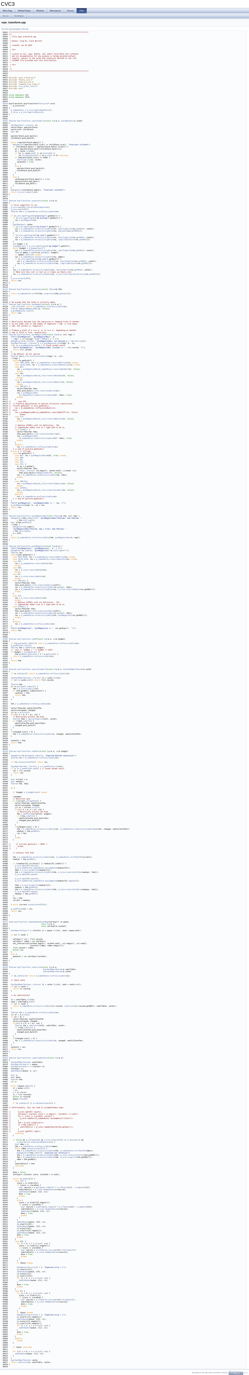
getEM (21, 207)
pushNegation (27, 220)
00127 (5, 304)
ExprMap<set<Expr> (19, 931)
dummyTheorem (50, 1190)
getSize (31, 654)
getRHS (79, 229)
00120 (5, 289)
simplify (30, 192)
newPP (33, 253)
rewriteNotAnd (54, 376)
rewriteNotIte (54, 419)
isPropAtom (31, 801)
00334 (5, 751)
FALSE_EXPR (25, 365)
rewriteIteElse (74, 890)
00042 (5, 121)
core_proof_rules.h (28, 86)
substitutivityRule (44, 395)
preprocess (49, 294)
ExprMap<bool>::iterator (22, 125)
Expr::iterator (28, 471)
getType (21, 643)
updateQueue (16, 1071)
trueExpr (67, 1300)
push (34, 866)
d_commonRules (17, 110)
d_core (30, 110)
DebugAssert (18, 145)
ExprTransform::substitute (29, 967)
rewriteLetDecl (48, 434)
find (28, 151)
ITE (21, 417)
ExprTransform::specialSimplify (32, 669)
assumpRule (51, 868)
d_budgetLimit (19, 246)
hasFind (46, 153)
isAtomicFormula (42, 1103)
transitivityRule (44, 229)
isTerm (19, 307)
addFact (26, 868)
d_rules (14, 112)
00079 (5, 201)
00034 (5, 104)
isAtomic (21, 674)
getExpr (62, 294)
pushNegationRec (30, 309)
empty (27, 1086)
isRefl (28, 255)
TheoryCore (43, 104)
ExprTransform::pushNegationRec (32, 335)
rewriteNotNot (60, 369)
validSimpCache (29, 155)
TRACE (13, 337)
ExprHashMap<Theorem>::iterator (26, 678)
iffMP (35, 294)
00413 (5, 922)
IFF (21, 462)
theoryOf (56, 1140)
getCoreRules (35, 112)
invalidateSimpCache (37, 207)
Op (18, 466)
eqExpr (80, 1187)
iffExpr (62, 1187)
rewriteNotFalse (60, 365)
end (32, 153)
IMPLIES (23, 386)
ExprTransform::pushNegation (30, 304)
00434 (5, 967)
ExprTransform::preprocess (29, 201)
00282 (5, 639)
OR (21, 380)
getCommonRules (42, 110)
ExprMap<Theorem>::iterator (24, 343)
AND (21, 374)
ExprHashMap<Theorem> (73, 669)
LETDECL (23, 430)
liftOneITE (76, 857)
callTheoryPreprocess (74, 274)
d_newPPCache (17, 646)
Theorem (12, 121)
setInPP (22, 209)
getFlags (27, 216)
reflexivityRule (47, 212)
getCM (25, 866)
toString (78, 341)
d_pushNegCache (18, 311)
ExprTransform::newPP (27, 639)
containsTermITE (25, 762)
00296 (5, 669)
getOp (59, 587)
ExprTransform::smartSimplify (31, 121)
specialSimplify (35, 719)
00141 (5, 335)
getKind (26, 1179)
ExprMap (44, 922)
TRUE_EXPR (24, 363)
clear (28, 311)
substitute (69, 1006)
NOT (21, 367)
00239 (5, 546)
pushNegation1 (64, 615)
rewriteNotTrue (59, 363)
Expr (54, 121)
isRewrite (31, 518)
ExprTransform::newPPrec (28, 751)
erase (21, 1099)
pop (33, 874)
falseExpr (67, 1250)
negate (71, 881)
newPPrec (29, 648)
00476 (5, 1058)
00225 (5, 516)
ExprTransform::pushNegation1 (31, 546)
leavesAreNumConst (40, 1142)
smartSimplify (23, 160)
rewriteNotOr (54, 382)
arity (47, 155)
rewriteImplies (48, 391)
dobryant (62, 231)
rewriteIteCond (76, 1155)
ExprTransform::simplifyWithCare (32, 1058)
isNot (27, 551)
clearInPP (23, 279)
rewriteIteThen (74, 872)
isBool (31, 643)
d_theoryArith (73, 1140)
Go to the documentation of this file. (15, 29)
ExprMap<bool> (67, 121)
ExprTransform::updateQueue (27, 922)
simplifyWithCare (66, 240)
